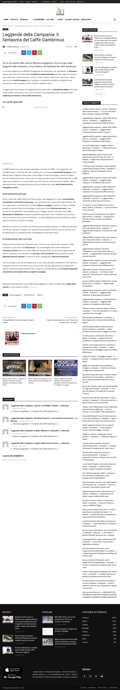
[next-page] (7, 390)
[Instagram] (90, 676)
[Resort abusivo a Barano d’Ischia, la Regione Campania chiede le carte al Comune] (87, 57)
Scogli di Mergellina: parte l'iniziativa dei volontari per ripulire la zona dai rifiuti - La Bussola (97, 156)
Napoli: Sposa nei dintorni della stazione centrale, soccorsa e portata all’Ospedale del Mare (66, 641)
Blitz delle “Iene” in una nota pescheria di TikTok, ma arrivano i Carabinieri (65, 619)
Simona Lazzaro (13, 47)
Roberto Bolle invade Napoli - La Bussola (97, 317)
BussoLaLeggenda (15, 295)
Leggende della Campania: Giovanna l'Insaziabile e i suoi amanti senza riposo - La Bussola (98, 251)
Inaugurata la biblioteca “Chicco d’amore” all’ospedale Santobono (98, 219)
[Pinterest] (34, 52)
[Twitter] (29, 52)
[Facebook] (23, 52)
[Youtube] (102, 676)
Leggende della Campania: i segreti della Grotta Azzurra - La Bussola (40, 443)
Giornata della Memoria (91, 592)
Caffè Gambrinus (29, 295)
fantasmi (40, 295)
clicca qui (33, 287)
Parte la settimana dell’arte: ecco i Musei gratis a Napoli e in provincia (99, 585)
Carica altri (99, 94)
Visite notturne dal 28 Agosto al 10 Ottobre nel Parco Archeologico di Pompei (40, 381)
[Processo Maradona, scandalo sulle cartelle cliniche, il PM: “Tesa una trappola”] (87, 70)
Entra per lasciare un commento (15, 460)
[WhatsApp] (40, 52)
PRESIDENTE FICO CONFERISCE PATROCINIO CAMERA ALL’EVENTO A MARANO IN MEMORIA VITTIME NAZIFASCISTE (99, 594)
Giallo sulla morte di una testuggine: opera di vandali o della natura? (99, 349)
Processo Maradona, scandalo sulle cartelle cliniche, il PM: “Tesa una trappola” (105, 69)
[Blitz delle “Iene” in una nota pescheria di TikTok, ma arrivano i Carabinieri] (47, 619)
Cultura (10, 26)
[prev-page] (4, 390)
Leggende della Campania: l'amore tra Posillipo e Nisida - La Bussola (40, 406)
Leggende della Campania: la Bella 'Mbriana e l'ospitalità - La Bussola (40, 431)
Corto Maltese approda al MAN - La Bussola (98, 473)
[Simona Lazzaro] (4, 47)
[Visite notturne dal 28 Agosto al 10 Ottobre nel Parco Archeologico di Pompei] (40, 368)
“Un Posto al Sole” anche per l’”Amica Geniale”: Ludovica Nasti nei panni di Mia (99, 274)
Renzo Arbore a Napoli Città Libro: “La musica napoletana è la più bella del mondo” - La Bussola (98, 511)
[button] (114, 19)
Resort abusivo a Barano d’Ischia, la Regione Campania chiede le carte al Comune (105, 57)
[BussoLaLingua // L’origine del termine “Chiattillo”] (47, 631)
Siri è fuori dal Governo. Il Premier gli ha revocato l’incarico (98, 391)
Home (5, 26)
